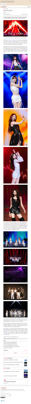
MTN (8, 390)
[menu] (29, 6)
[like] (22, 14)
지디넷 (14, 390)
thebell (17, 390)
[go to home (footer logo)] (3, 388)
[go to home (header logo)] (4, 6)
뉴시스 (10, 390)
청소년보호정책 (8, 389)
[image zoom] (26, 35)
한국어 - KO (4, 395)
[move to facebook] (1, 397)
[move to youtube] (4, 397)
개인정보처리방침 (4, 389)
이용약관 (16, 389)
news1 (12, 390)
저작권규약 (13, 389)
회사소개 (1, 389)
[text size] (27, 14)
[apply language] (5, 4)
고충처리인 (11, 389)
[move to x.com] (3, 397)
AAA (19, 390)
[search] (28, 6)
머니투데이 (6, 390)
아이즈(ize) (22, 390)
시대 (15, 390)
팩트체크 (19, 389)
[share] (25, 14)
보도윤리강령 (22, 389)
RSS (17, 389)
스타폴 (24, 390)
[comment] (24, 14)
